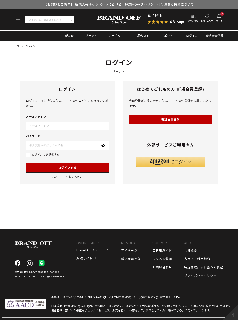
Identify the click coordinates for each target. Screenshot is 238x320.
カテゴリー (116, 35)
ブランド (91, 35)
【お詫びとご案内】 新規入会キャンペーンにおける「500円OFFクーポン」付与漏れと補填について (119, 4)
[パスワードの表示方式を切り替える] (103, 146)
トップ (15, 46)
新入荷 (69, 35)
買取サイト (84, 258)
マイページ (129, 250)
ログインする (67, 167)
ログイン (192, 35)
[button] (170, 162)
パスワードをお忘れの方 (67, 177)
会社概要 (190, 250)
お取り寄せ (142, 35)
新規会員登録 (214, 35)
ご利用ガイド (162, 250)
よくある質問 (162, 259)
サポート (167, 35)
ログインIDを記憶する (45, 154)
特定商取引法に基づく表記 (203, 267)
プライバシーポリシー (200, 275)
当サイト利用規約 (197, 259)
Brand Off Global (90, 250)
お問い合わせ (162, 267)
